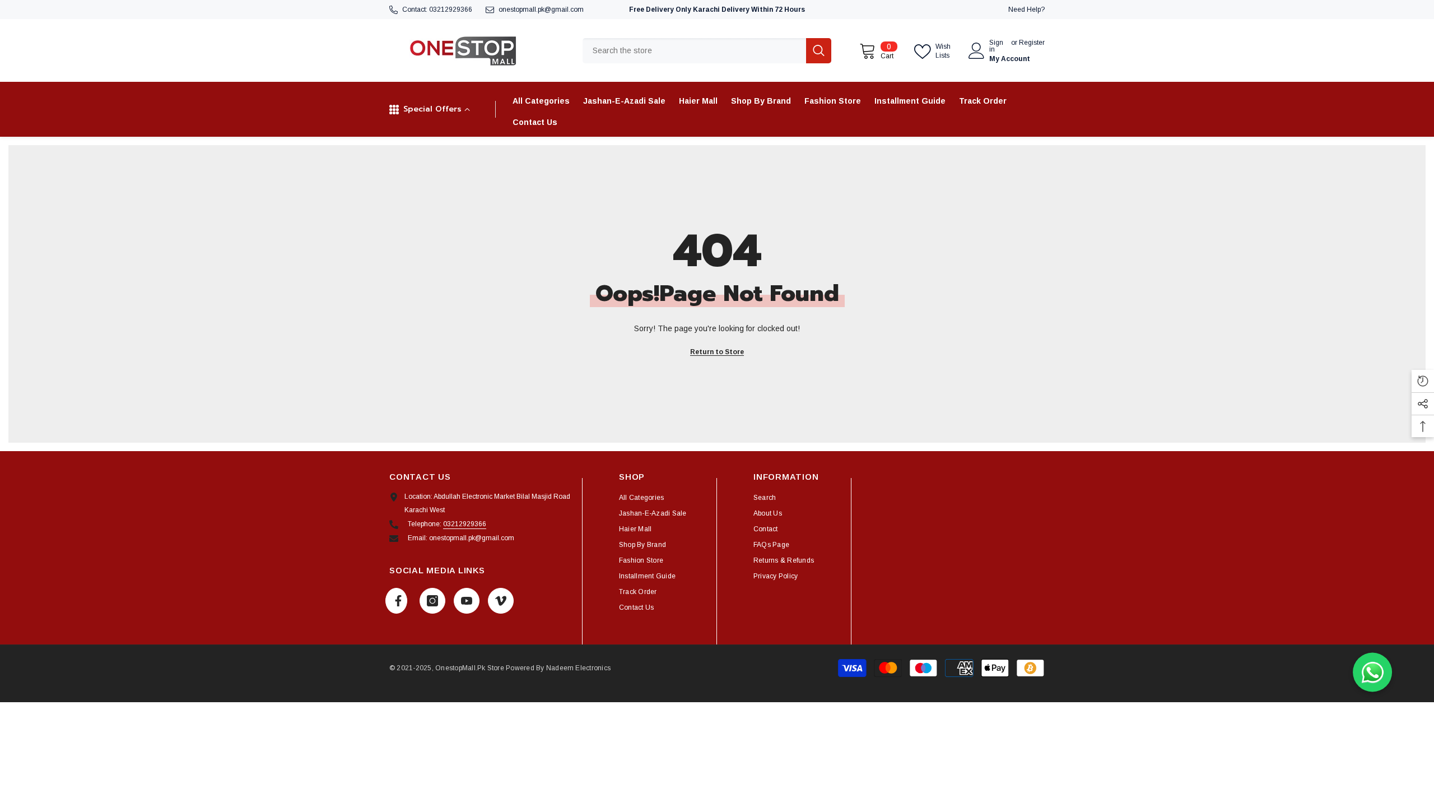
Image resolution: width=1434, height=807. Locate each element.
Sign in (996, 46)
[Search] (707, 50)
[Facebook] (396, 601)
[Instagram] (432, 601)
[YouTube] (466, 601)
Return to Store (717, 352)
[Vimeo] (501, 601)
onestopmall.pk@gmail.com (541, 9)
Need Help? (1026, 9)
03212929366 (450, 9)
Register (1032, 43)
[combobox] (694, 50)
